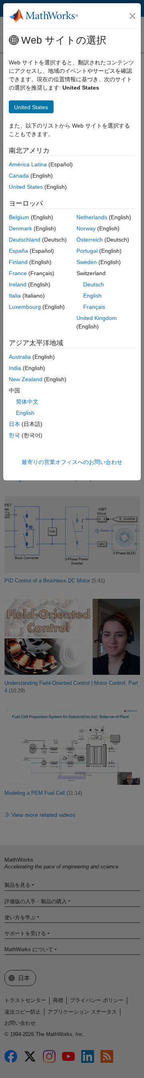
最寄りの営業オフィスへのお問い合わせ (72, 462)
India (15, 368)
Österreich (89, 239)
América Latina (28, 164)
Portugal (87, 251)
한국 (14, 435)
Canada (19, 175)
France (18, 273)
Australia (20, 357)
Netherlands (91, 217)
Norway (86, 228)
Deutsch (93, 284)
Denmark (20, 228)
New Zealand (25, 379)
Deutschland (24, 239)
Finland (18, 262)
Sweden (86, 262)
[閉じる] (132, 16)
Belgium (19, 217)
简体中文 (27, 401)
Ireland (17, 284)
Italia (15, 295)
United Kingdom (96, 318)
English (92, 295)
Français (94, 307)
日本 (14, 424)
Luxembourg (25, 307)
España (18, 251)
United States (26, 187)
